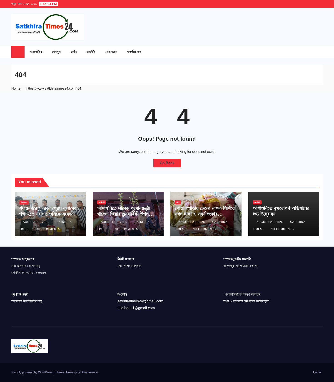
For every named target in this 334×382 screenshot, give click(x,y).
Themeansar (90, 372)
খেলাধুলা (56, 52)
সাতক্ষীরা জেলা (134, 52)
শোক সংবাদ (111, 52)
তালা (177, 202)
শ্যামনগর (24, 202)
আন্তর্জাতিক (36, 52)
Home (15, 88)
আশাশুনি (102, 202)
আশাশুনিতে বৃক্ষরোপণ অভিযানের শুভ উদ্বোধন (281, 211)
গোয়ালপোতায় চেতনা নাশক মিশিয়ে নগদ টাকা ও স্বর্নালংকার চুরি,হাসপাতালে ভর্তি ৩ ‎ (204, 214)
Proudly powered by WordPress (32, 372)
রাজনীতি (91, 52)
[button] (310, 51)
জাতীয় (74, 52)
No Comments (48, 229)
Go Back (167, 163)
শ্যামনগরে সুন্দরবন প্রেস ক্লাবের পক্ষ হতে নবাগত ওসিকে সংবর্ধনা (47, 211)
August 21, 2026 (36, 222)
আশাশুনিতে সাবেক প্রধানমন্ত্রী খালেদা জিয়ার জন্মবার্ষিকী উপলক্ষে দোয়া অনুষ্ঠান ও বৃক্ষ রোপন (125, 214)
